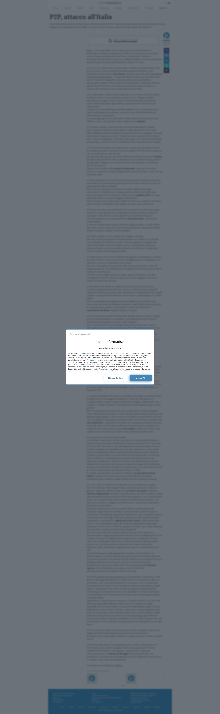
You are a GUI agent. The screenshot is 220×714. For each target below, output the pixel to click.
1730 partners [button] (82, 353)
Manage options (115, 378)
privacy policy (140, 371)
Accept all (141, 378)
